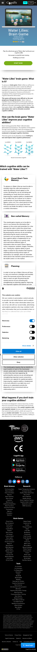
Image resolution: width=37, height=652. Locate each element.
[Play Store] (18, 465)
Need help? (29, 645)
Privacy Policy (18, 635)
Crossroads (27, 534)
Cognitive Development (18, 583)
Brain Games (18, 596)
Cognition (9, 500)
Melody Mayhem (9, 556)
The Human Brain (9, 489)
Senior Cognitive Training (26, 500)
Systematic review (27, 504)
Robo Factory (9, 532)
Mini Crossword (9, 523)
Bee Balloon (27, 532)
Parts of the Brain (9, 492)
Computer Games (26, 491)
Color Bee (27, 530)
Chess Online (9, 521)
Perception (9, 513)
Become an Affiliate (27, 638)
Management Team (27, 635)
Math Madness (9, 547)
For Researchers (18, 570)
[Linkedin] (27, 481)
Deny (18, 362)
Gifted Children (18, 605)
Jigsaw (27, 539)
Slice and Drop (27, 551)
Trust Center (19, 645)
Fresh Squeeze (27, 538)
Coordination (9, 509)
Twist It (27, 552)
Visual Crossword (9, 541)
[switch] (32, 326)
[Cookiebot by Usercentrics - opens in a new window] (26, 288)
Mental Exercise (18, 598)
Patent (18, 574)
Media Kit (18, 638)
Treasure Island (9, 536)
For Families (18, 566)
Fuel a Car (27, 541)
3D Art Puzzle (9, 560)
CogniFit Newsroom (9, 638)
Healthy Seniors (27, 498)
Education (18, 572)
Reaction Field (27, 556)
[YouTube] (18, 481)
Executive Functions (9, 507)
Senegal (5, 649)
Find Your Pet (9, 554)
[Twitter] (14, 481)
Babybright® (18, 577)
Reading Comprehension (18, 603)
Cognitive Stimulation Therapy (18, 590)
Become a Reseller (6, 641)
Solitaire (9, 530)
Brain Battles (18, 607)
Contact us (15, 641)
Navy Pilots (27, 494)
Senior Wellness (27, 496)
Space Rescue (9, 545)
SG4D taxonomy (26, 505)
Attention (9, 515)
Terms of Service (9, 635)
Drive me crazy (9, 539)
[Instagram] (23, 481)
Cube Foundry (27, 536)
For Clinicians (18, 568)
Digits (27, 528)
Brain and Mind (9, 491)
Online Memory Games (18, 599)
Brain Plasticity (9, 496)
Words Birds (27, 558)
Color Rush (9, 558)
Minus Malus (27, 545)
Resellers (18, 579)
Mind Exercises (18, 592)
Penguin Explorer (27, 527)
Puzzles (27, 525)
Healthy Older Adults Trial (27, 492)
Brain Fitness (9, 498)
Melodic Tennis (9, 551)
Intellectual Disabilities (9, 504)
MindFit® (18, 575)
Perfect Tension (27, 549)
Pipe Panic (9, 527)
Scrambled (9, 552)
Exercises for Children (18, 581)
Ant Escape (9, 534)
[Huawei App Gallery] (18, 470)
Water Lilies (27, 554)
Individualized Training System (18, 587)
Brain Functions (9, 505)
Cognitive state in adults (26, 502)
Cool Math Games (18, 601)
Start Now (18, 63)
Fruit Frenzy (9, 525)
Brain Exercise (18, 585)
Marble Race (9, 549)
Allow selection (18, 357)
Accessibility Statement (29, 641)
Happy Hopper (27, 521)
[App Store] (18, 460)
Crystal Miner (9, 528)
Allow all (18, 351)
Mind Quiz (18, 588)
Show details (26, 345)
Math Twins (27, 543)
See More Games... (27, 560)
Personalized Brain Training (18, 594)
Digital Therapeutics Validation (26, 489)
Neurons (9, 494)
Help (21, 641)
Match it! (9, 543)
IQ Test (18, 609)
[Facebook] (10, 481)
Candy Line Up (27, 523)
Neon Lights (9, 538)
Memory (9, 511)
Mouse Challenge (27, 547)
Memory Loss (9, 502)
